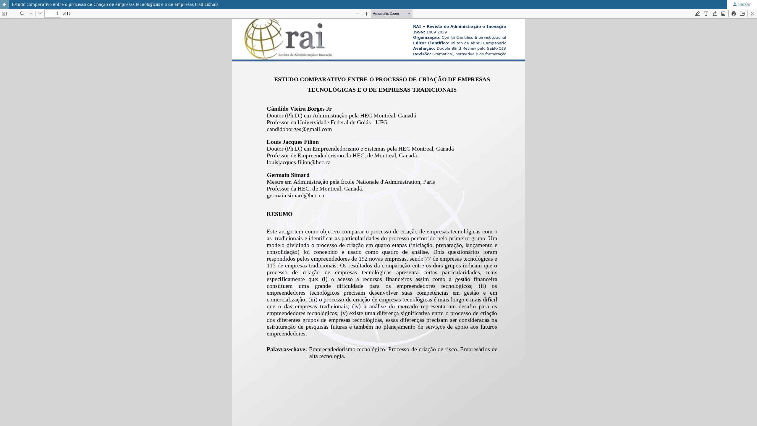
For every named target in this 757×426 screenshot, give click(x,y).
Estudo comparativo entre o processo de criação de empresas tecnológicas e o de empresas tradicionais (115, 4)
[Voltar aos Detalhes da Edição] (4, 4)
